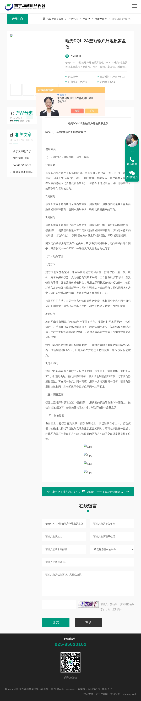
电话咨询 (132, 164)
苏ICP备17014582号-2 (100, 689)
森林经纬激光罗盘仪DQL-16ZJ (122, 491)
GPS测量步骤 (21, 158)
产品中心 (17, 18)
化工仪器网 (102, 694)
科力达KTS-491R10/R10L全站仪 (81, 491)
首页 (61, 19)
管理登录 (115, 694)
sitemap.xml (129, 694)
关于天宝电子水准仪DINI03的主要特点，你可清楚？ (23, 151)
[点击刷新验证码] (88, 604)
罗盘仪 (86, 19)
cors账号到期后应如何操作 (23, 165)
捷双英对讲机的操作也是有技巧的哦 (23, 171)
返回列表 (90, 492)
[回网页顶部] (132, 151)
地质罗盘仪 (101, 19)
